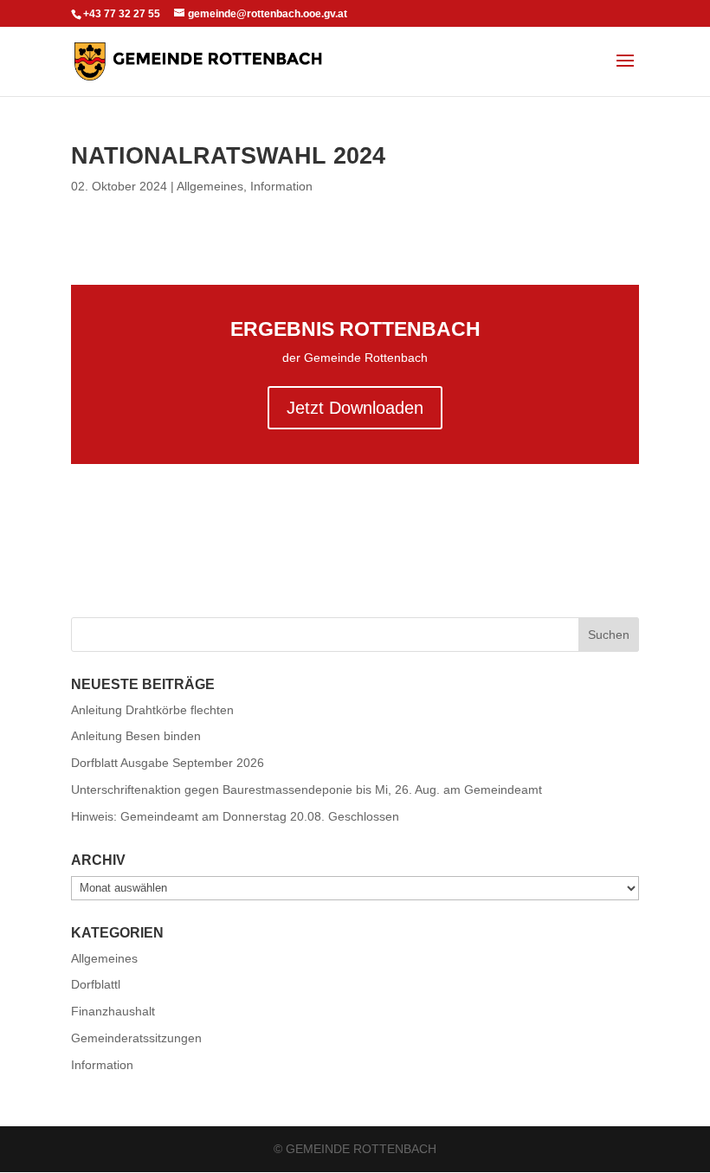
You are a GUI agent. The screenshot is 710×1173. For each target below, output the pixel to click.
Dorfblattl (95, 984)
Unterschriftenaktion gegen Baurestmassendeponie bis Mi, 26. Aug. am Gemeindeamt (306, 789)
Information (281, 186)
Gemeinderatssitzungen (136, 1038)
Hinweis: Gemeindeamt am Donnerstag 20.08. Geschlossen (235, 816)
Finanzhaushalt (113, 1011)
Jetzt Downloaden (355, 407)
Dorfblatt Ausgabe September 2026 (167, 763)
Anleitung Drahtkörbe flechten (152, 710)
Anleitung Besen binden (136, 736)
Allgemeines (210, 186)
